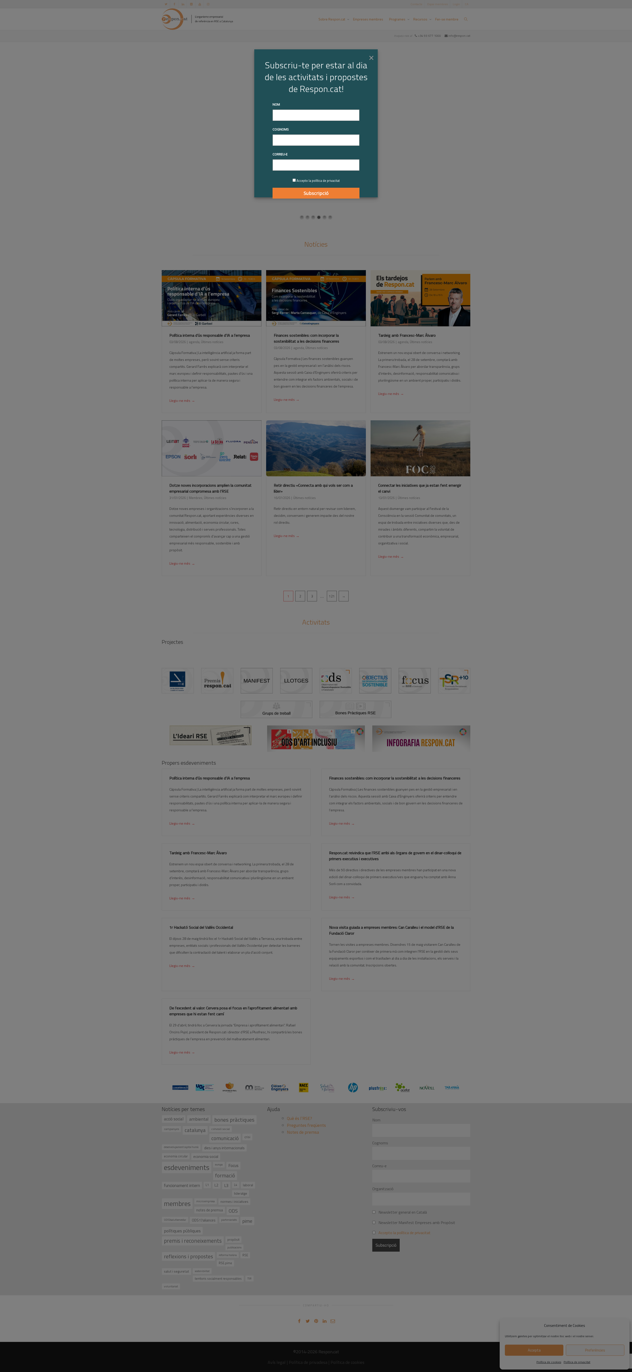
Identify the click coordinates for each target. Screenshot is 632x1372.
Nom (276, 104)
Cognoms (281, 129)
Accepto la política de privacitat (318, 180)
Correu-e (280, 154)
